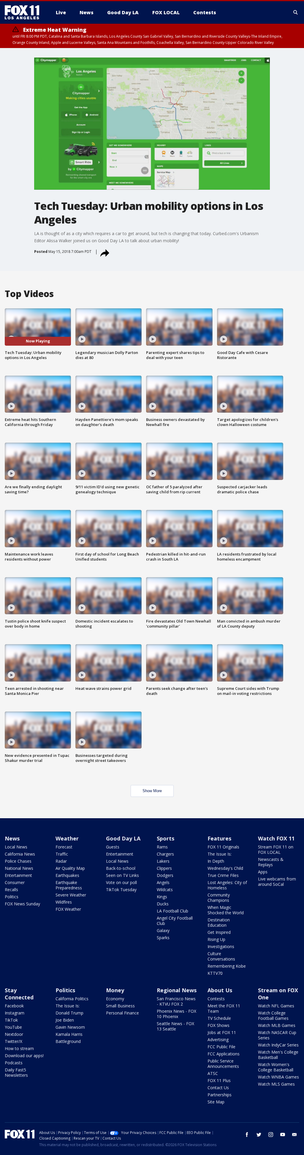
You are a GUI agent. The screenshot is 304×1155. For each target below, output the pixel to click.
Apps (262, 872)
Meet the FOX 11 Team (224, 1008)
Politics (11, 896)
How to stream (19, 1048)
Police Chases (18, 861)
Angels (163, 882)
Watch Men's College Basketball (278, 1054)
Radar (61, 861)
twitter (259, 1134)
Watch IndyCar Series (278, 1045)
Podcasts (14, 1062)
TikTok (11, 1020)
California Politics (72, 998)
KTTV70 (215, 973)
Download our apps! (24, 1055)
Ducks (163, 904)
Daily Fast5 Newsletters (16, 1072)
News (12, 838)
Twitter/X (13, 1041)
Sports (165, 838)
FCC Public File (221, 1046)
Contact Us (218, 1087)
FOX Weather (68, 909)
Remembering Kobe (227, 966)
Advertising (218, 1039)
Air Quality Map (70, 868)
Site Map (216, 1102)
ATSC (213, 1073)
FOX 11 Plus (219, 1080)
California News (20, 854)
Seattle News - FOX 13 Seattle (175, 1026)
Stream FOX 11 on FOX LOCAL (275, 849)
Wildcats (165, 889)
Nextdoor (14, 1034)
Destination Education (219, 922)
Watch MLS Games (276, 1084)
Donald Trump (69, 1013)
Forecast (64, 847)
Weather (67, 838)
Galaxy (163, 930)
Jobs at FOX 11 (222, 1032)
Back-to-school (120, 868)
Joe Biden (65, 1020)
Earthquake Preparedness (69, 885)
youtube (282, 1134)
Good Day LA (123, 838)
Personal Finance (122, 1013)
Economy (115, 998)
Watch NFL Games (276, 1006)
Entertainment (18, 875)
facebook (247, 1134)
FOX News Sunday (22, 904)
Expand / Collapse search (295, 12)
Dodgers (165, 875)
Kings (162, 896)
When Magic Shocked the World (226, 909)
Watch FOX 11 (276, 838)
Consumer (15, 882)
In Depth (216, 861)
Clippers (164, 868)
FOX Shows (218, 1025)
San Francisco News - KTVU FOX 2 (176, 1001)
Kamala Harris (69, 1034)
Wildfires (64, 902)
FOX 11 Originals (223, 847)
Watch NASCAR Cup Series (277, 1035)
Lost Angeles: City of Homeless (227, 885)
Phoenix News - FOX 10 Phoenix (176, 1013)
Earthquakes (67, 875)
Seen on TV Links (122, 875)
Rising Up (216, 939)
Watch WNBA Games (278, 1077)
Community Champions (219, 897)
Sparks (163, 937)
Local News (16, 847)
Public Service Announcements (223, 1063)
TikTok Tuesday (121, 889)
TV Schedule (219, 1018)
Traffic (62, 854)
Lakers (163, 861)
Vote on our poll (121, 882)
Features (219, 838)
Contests (216, 998)
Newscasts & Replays (271, 861)
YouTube (13, 1027)
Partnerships (220, 1094)
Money (115, 990)
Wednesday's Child (225, 868)
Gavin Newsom (70, 1027)
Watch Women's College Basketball (275, 1067)
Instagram (14, 1013)
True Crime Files (223, 875)
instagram (271, 1134)
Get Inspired (219, 932)
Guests (112, 847)
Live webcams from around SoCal (277, 881)
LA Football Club (172, 911)
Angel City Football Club (175, 920)
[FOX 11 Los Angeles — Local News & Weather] (24, 12)
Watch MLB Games (276, 1025)
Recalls (11, 889)
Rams (162, 847)
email (294, 1134)
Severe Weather (71, 895)
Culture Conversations (221, 956)
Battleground (68, 1041)
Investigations (221, 946)
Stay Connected (19, 994)
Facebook (14, 1006)
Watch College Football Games (273, 1015)
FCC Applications (224, 1054)
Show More (152, 791)
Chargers (165, 854)
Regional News (177, 990)
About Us (220, 990)
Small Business (120, 1006)
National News (19, 868)
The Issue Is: (220, 854)
